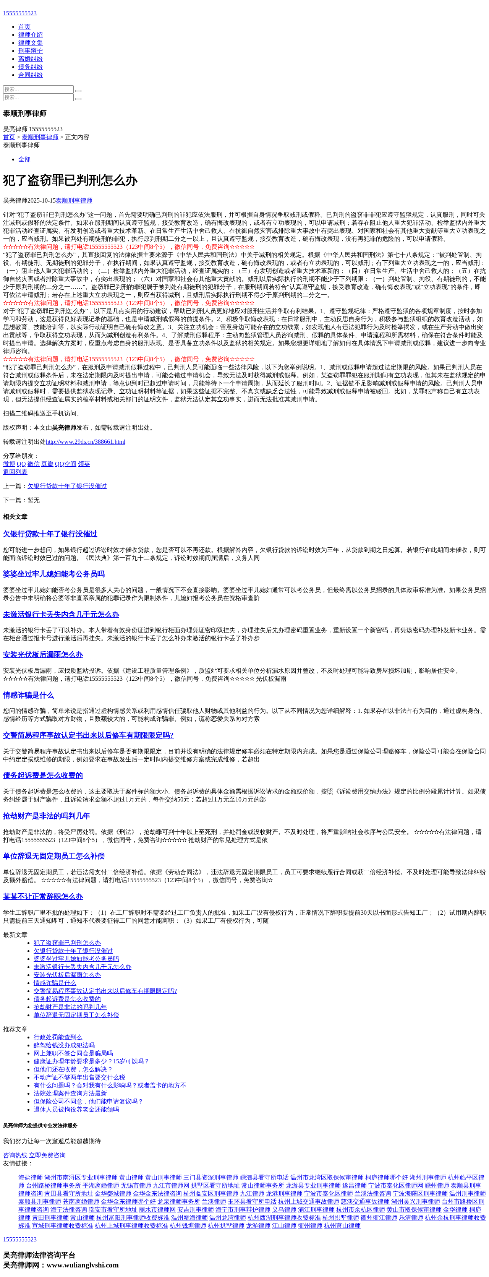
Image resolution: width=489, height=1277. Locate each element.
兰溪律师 (214, 1201)
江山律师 (284, 1225)
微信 (34, 464)
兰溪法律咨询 (373, 1193)
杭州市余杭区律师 (360, 1209)
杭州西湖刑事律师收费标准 (284, 1217)
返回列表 (15, 472)
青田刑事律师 (50, 1217)
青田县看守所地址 (68, 1193)
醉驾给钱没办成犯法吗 (64, 1045)
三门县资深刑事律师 (210, 1177)
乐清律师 (411, 1217)
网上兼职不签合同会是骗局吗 (73, 1053)
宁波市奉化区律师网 (395, 1185)
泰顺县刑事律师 (39, 1201)
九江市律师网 (171, 1185)
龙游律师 (258, 1225)
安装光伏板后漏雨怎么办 (43, 655)
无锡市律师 (136, 1185)
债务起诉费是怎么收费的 (43, 775)
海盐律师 (30, 1177)
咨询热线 (15, 1155)
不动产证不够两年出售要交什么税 (79, 1077)
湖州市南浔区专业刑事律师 (81, 1177)
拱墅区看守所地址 (215, 1185)
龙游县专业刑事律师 (313, 1185)
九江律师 (252, 1193)
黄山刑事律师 (163, 1177)
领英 (84, 464)
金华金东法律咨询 (157, 1193)
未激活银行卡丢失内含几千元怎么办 (61, 614)
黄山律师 (131, 1177)
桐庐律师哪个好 (386, 1177)
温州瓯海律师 (189, 1217)
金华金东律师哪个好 (128, 1201)
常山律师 (82, 1217)
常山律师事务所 (262, 1185)
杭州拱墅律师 (340, 1217)
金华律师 (455, 1209)
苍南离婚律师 (81, 1201)
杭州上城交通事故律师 (308, 1201)
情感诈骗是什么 (28, 695)
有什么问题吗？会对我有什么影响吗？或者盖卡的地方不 (110, 1085)
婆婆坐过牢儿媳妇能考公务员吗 (54, 574)
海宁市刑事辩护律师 (242, 1209)
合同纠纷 (30, 74)
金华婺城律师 (113, 1193)
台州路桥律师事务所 (53, 1185)
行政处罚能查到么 (58, 1037)
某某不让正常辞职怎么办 (43, 896)
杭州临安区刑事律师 (210, 1193)
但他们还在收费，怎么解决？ (73, 1069)
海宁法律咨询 (68, 1209)
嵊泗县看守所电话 (264, 1177)
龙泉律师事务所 (178, 1201)
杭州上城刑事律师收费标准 (131, 1225)
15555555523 (20, 13)
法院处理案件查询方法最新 (70, 1093)
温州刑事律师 (467, 1193)
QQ (21, 464)
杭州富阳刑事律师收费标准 (133, 1217)
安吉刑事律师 (195, 1209)
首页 (24, 26)
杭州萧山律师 (342, 1225)
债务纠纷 (30, 66)
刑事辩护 (30, 50)
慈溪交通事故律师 (365, 1201)
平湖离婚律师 (101, 1185)
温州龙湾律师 (227, 1217)
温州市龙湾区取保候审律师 (327, 1177)
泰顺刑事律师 (40, 137)
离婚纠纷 (30, 58)
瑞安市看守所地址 (113, 1209)
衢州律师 (310, 1225)
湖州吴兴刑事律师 (415, 1201)
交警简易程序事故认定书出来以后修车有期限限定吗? (88, 735)
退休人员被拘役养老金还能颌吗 (76, 1109)
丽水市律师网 (157, 1209)
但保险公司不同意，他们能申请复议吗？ (89, 1101)
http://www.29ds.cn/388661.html (85, 441)
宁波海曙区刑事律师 (420, 1193)
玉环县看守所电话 (252, 1201)
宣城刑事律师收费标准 (62, 1225)
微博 (9, 464)
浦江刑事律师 (316, 1209)
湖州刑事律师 (428, 1177)
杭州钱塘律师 (188, 1225)
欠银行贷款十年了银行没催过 (67, 486)
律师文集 (30, 42)
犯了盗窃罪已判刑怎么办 (67, 942)
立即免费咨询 (47, 1155)
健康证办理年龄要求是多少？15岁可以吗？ (92, 1061)
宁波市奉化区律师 (328, 1193)
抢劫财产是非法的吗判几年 (46, 816)
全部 (24, 159)
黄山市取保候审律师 (414, 1209)
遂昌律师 (354, 1185)
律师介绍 (30, 34)
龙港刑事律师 (284, 1193)
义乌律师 (284, 1209)
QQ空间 (65, 464)
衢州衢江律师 (379, 1217)
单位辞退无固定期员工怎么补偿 (54, 856)
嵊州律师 (437, 1185)
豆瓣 (47, 464)
